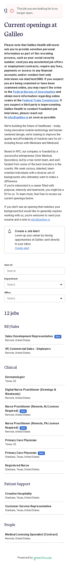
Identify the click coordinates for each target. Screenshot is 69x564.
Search (8, 265)
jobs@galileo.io (18, 117)
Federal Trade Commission (40, 100)
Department (11, 278)
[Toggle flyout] (61, 285)
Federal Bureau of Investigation (34, 92)
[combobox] (7, 285)
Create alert (22, 248)
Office (7, 292)
